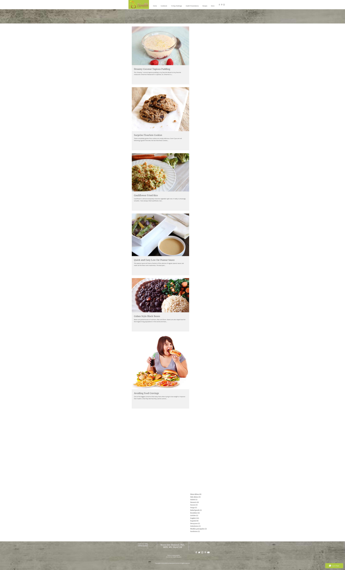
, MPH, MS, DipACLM (174, 546)
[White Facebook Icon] (196, 552)
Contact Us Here (143, 545)
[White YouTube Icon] (208, 552)
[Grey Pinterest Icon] (222, 5)
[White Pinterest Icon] (205, 552)
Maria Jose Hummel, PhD (172, 545)
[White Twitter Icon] (199, 552)
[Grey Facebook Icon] (219, 5)
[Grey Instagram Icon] (224, 5)
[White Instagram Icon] (202, 552)
